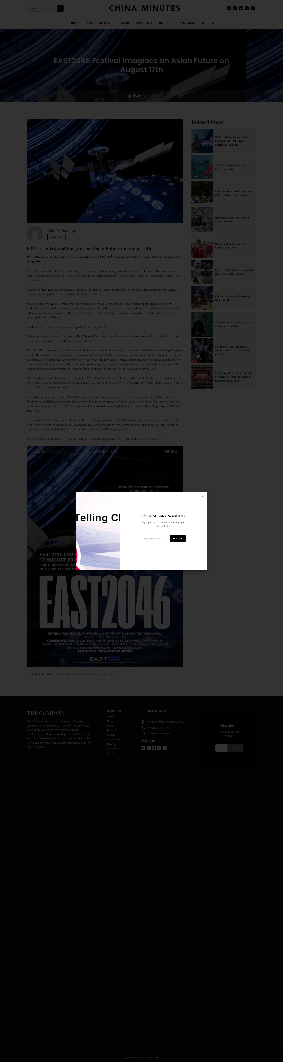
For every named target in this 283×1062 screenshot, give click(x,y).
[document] (141, 531)
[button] (202, 496)
